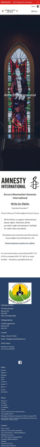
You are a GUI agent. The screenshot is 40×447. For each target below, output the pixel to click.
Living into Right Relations (9, 439)
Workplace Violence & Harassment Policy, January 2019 (18, 416)
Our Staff (4, 405)
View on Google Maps (8, 316)
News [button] (3, 387)
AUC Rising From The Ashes (22, 2)
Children (3, 441)
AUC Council (5, 428)
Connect (4, 381)
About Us (4, 401)
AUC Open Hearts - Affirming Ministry (13, 433)
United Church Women (8, 445)
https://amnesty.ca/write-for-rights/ (20, 243)
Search (33, 6)
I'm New (3, 403)
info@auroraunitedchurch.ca (15, 339)
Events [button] (3, 384)
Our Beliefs (4, 407)
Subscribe (4, 392)
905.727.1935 (12, 336)
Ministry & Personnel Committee (11, 430)
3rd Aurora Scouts (7, 443)
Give (2, 379)
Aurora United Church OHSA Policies (13, 411)
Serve (3, 377)
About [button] (3, 373)
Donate (3, 370)
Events (3, 390)
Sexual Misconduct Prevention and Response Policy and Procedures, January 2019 (19, 418)
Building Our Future (7, 435)
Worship (3, 375)
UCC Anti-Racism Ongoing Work (11, 437)
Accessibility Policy (7, 414)
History (3, 409)
